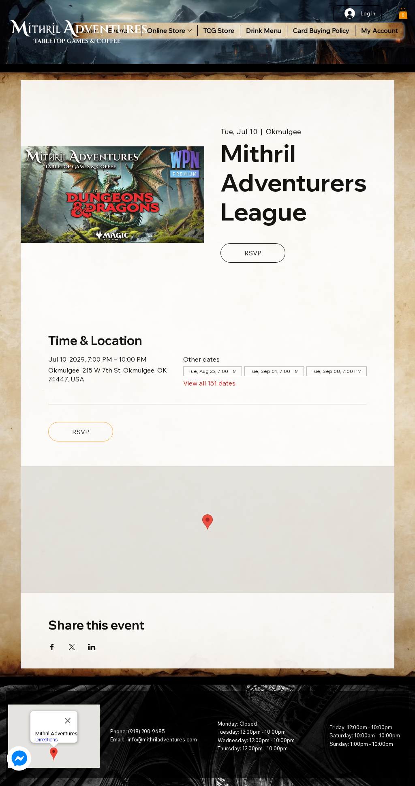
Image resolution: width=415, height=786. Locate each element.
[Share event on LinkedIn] (92, 647)
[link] (403, 13)
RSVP (252, 253)
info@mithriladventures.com (162, 739)
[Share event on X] (72, 647)
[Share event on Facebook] (52, 647)
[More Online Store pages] (190, 30)
